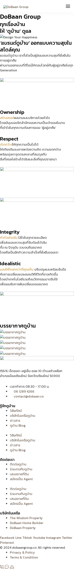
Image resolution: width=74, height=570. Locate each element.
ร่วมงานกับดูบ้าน (21, 469)
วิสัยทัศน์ (16, 410)
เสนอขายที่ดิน (19, 474)
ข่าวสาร (15, 420)
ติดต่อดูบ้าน (18, 464)
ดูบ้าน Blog (17, 425)
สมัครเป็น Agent (21, 478)
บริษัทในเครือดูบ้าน (22, 415)
